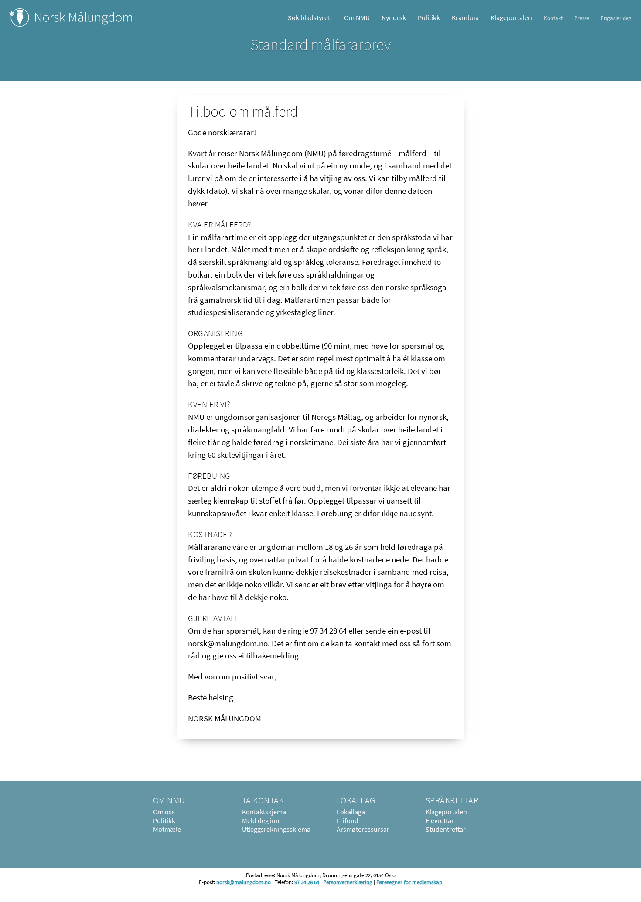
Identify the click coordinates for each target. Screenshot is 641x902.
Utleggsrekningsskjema (276, 829)
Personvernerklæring (347, 881)
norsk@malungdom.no (243, 881)
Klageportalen (511, 17)
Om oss (164, 811)
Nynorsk (394, 17)
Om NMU (357, 17)
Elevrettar (440, 820)
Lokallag (356, 800)
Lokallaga (351, 811)
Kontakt (553, 17)
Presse (581, 17)
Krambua (465, 17)
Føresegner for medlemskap (409, 881)
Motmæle (167, 829)
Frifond (347, 820)
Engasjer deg (616, 17)
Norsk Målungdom (71, 17)
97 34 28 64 (306, 881)
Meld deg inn (261, 820)
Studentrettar (446, 829)
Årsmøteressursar (363, 829)
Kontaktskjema (264, 811)
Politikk (429, 17)
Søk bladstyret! (310, 17)
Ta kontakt (265, 800)
